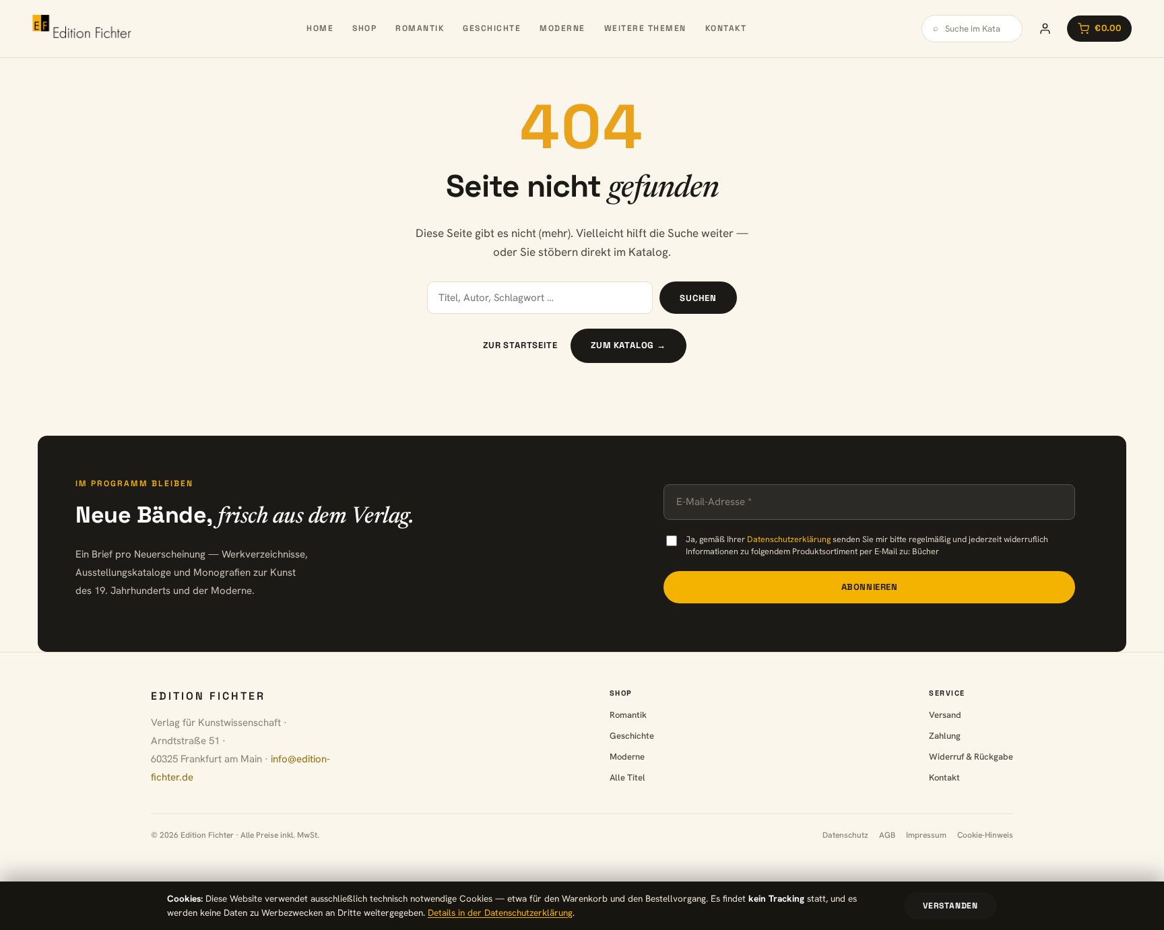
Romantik (419, 28)
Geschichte (492, 28)
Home (319, 28)
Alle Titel (627, 777)
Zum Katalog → (628, 345)
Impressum (926, 835)
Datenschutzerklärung (789, 539)
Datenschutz (845, 835)
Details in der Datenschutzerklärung (500, 912)
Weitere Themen (645, 28)
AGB (887, 835)
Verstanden (950, 905)
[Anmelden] (1045, 28)
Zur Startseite (520, 345)
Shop (364, 28)
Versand (945, 715)
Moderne (562, 28)
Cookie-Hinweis (985, 835)
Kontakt (726, 28)
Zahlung (945, 735)
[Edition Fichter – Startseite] (81, 28)
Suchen (698, 298)
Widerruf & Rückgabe (971, 756)
